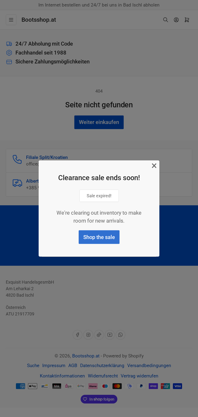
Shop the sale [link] (99, 237)
